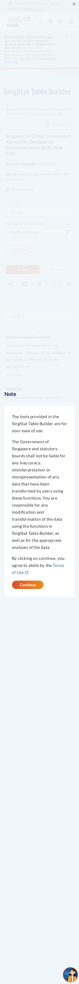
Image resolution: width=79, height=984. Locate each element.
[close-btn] (74, 4)
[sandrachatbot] (70, 974)
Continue (28, 584)
